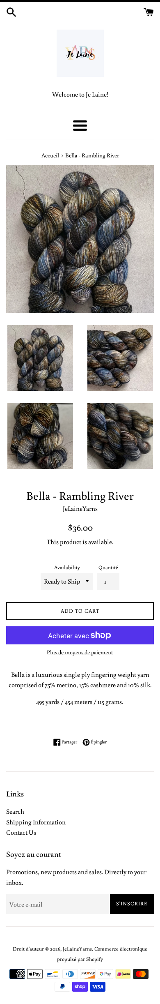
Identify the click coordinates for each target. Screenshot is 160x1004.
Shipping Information (36, 822)
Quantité (108, 567)
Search (15, 811)
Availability (67, 567)
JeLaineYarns (77, 948)
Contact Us (21, 832)
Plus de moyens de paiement (80, 652)
